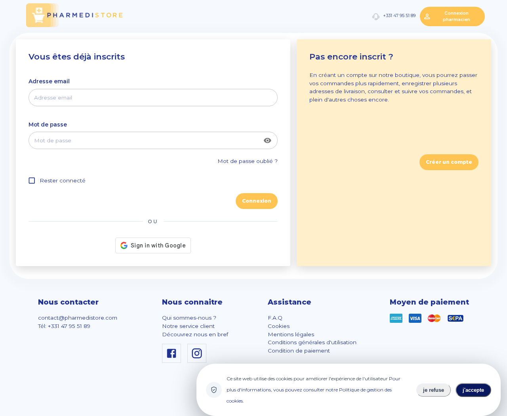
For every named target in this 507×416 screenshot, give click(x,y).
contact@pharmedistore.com (77, 317)
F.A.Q (275, 317)
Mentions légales (291, 334)
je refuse (433, 390)
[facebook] (173, 361)
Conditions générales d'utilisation (312, 342)
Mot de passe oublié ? (247, 161)
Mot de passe (48, 124)
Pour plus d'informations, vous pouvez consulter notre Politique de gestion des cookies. (313, 390)
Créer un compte (449, 162)
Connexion (256, 201)
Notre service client (188, 326)
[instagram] (198, 361)
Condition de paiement (299, 350)
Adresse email (49, 81)
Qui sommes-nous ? (189, 317)
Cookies (279, 326)
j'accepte (473, 390)
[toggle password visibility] (267, 140)
